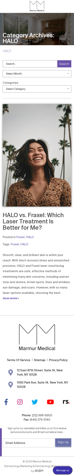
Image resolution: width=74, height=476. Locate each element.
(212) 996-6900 (42, 415)
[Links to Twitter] (35, 402)
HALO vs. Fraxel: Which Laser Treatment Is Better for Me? (33, 221)
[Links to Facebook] (6, 402)
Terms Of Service (18, 360)
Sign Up (63, 442)
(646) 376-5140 (40, 419)
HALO (30, 237)
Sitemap (39, 360)
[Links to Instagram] (20, 402)
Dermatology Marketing (18, 466)
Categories (10, 82)
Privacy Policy (58, 360)
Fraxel (20, 237)
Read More (10, 298)
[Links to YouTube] (50, 402)
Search (64, 63)
